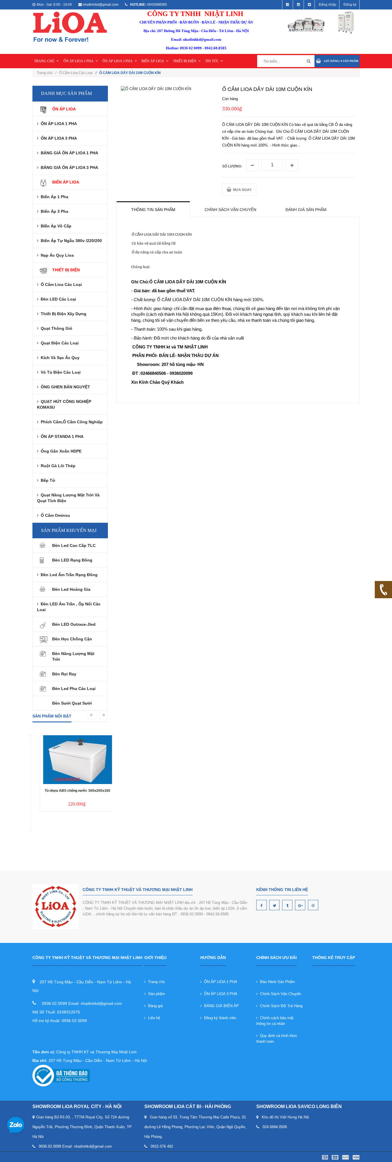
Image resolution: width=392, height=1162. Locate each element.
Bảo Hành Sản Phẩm (276, 982)
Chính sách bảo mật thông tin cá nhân (275, 1021)
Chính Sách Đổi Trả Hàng (280, 1006)
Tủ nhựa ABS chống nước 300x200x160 (70, 791)
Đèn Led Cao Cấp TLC (74, 545)
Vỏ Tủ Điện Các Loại (59, 372)
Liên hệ (153, 1018)
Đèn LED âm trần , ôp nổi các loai (68, 607)
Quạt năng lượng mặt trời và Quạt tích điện (68, 498)
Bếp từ (46, 480)
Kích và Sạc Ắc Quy (58, 357)
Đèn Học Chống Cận (72, 639)
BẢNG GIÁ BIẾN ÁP (220, 1006)
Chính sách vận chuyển (230, 209)
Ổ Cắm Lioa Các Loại (76, 73)
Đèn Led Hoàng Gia (71, 589)
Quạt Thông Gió (55, 328)
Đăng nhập (327, 5)
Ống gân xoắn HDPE (59, 451)
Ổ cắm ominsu (54, 515)
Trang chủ (155, 982)
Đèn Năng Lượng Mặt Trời (73, 656)
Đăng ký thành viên (219, 1018)
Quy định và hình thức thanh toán (276, 1039)
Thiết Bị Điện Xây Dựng (62, 313)
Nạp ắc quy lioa (56, 255)
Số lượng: (232, 166)
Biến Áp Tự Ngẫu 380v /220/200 (70, 240)
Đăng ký (350, 5)
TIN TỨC (212, 61)
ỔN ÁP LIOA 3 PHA (117, 61)
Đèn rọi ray (64, 674)
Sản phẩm (155, 994)
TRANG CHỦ (44, 61)
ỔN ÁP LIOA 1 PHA (78, 61)
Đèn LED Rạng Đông (72, 560)
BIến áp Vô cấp (54, 226)
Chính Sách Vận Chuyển (279, 994)
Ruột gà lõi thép (56, 465)
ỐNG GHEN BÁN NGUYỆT (64, 387)
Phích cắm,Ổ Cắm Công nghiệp (70, 422)
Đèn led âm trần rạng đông (68, 574)
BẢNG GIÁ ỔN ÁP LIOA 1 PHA (68, 153)
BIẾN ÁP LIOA (152, 61)
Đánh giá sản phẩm (306, 209)
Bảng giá (154, 1006)
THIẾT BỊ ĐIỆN (184, 61)
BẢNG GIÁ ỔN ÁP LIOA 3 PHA (68, 167)
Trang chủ (46, 73)
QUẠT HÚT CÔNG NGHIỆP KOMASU (64, 404)
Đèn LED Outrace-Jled (74, 624)
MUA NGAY (241, 190)
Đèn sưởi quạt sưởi (72, 703)
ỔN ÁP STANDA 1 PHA (61, 436)
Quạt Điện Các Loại (58, 343)
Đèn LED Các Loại (57, 299)
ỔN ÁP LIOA (64, 109)
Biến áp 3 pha (53, 211)
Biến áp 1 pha (53, 196)
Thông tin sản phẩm (153, 209)
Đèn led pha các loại (74, 688)
